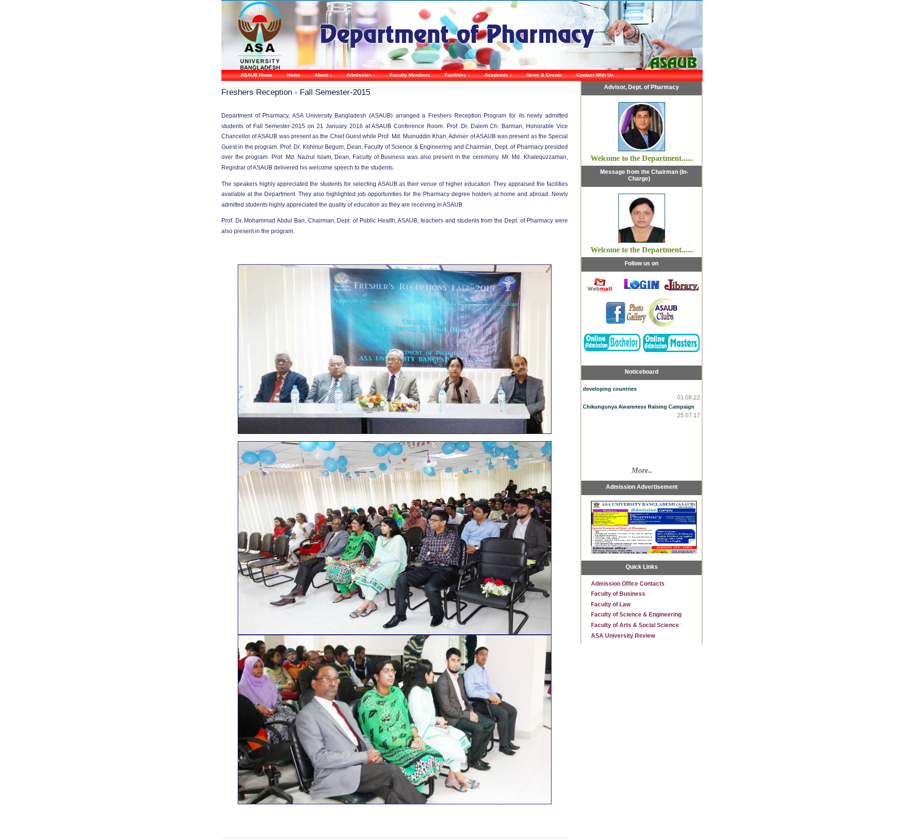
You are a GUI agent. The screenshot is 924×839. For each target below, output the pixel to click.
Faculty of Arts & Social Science (635, 625)
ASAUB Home (256, 75)
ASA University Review (623, 635)
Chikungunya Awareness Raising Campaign (638, 398)
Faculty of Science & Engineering (636, 614)
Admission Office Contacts (628, 583)
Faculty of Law (610, 604)
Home (293, 75)
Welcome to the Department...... (641, 158)
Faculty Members (410, 75)
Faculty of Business (618, 593)
